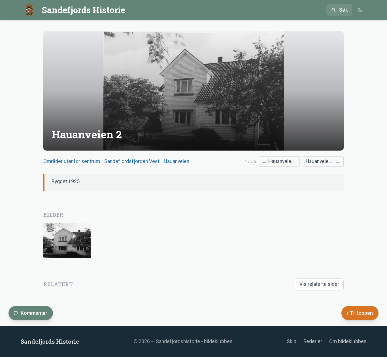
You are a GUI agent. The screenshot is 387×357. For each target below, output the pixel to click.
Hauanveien (176, 161)
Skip (291, 341)
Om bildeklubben (347, 341)
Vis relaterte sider (319, 284)
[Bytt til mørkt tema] (360, 10)
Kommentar (34, 313)
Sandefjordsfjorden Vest (132, 161)
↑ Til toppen (359, 313)
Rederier (312, 341)
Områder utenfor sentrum (71, 161)
